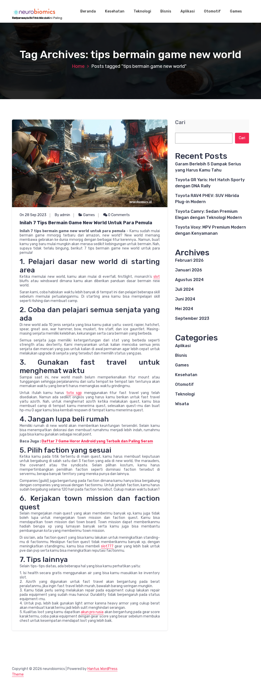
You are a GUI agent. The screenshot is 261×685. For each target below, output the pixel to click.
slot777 (107, 546)
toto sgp (74, 393)
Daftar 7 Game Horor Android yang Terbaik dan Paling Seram (97, 441)
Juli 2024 (184, 289)
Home (78, 66)
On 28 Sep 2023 (33, 215)
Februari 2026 (189, 260)
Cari (180, 122)
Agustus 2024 (189, 279)
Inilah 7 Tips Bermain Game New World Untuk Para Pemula (86, 223)
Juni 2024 (185, 299)
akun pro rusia (92, 612)
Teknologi (142, 11)
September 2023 (192, 318)
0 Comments (118, 215)
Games (236, 11)
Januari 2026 (188, 270)
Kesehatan (114, 11)
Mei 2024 (184, 308)
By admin (62, 215)
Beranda (88, 11)
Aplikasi (187, 11)
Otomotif (212, 11)
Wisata (182, 403)
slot (156, 276)
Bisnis (165, 11)
